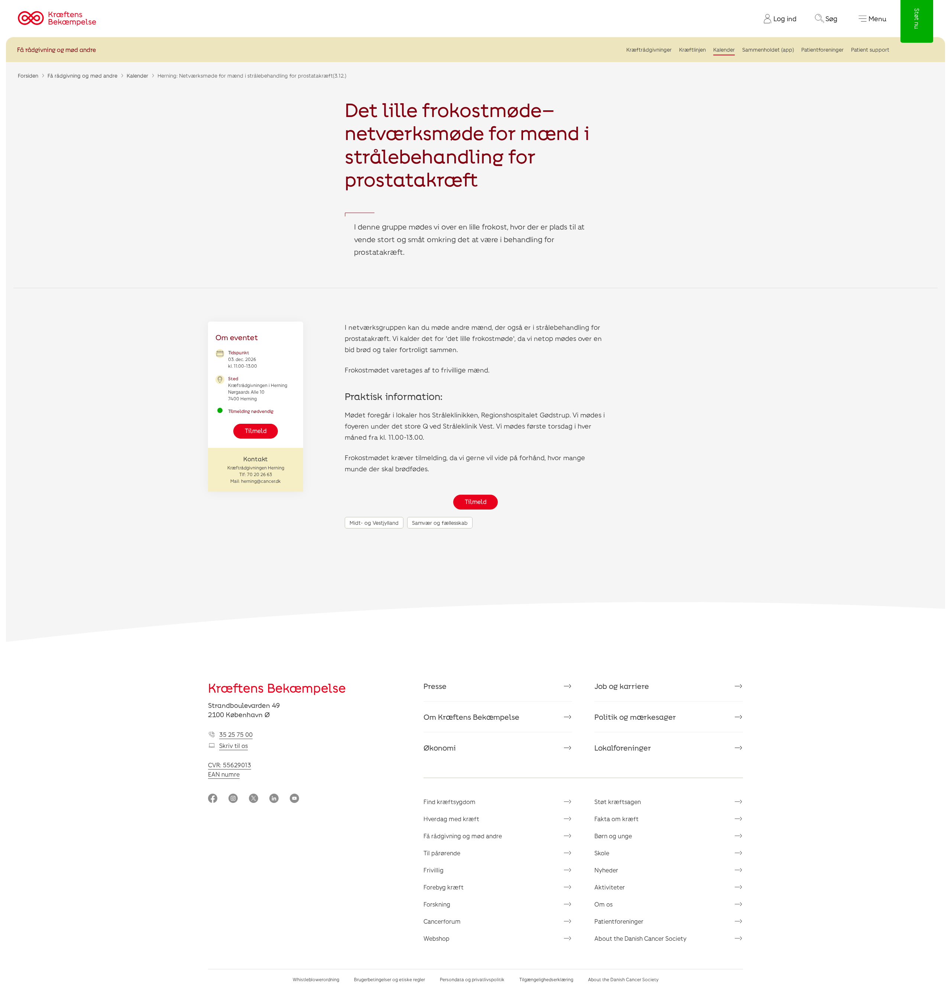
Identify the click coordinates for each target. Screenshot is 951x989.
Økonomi (439, 747)
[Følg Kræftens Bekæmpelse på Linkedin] (274, 799)
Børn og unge (613, 835)
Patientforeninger (822, 49)
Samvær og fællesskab (440, 523)
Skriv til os (233, 745)
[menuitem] (777, 18)
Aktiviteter (609, 887)
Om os (603, 904)
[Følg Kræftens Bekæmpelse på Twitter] (253, 799)
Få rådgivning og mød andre (56, 49)
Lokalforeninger (622, 747)
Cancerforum (442, 921)
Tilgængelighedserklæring (546, 979)
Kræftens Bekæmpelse (277, 687)
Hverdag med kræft (451, 818)
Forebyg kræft (443, 887)
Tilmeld (256, 430)
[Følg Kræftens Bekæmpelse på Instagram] (233, 799)
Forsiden (28, 75)
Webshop (436, 938)
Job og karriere (621, 685)
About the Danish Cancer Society (640, 938)
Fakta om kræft (616, 818)
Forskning (436, 904)
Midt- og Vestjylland (374, 523)
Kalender (724, 49)
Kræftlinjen (692, 49)
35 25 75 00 (236, 734)
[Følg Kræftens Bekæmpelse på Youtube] (294, 799)
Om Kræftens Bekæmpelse (471, 716)
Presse (435, 685)
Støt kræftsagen (617, 801)
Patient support (870, 49)
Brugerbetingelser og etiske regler (389, 979)
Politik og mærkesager (635, 716)
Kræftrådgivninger (649, 49)
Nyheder (606, 869)
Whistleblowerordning (316, 979)
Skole (601, 852)
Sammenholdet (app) (768, 49)
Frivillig (433, 869)
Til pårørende (441, 852)
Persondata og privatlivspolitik (472, 979)
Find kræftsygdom (449, 801)
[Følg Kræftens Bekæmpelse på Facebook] (212, 799)
